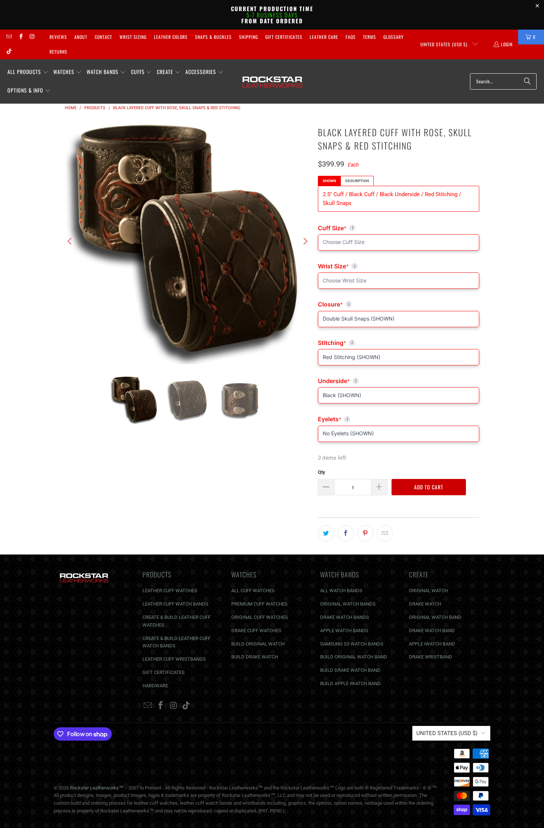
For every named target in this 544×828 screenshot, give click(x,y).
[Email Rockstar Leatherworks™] (9, 37)
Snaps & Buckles (213, 37)
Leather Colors (171, 37)
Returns (58, 51)
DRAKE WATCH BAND (432, 630)
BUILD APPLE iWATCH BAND (350, 683)
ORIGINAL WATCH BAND (435, 617)
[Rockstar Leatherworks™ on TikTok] (9, 51)
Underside (398, 381)
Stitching (398, 343)
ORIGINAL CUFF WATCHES (259, 617)
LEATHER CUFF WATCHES (169, 590)
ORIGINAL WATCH (428, 590)
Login (507, 44)
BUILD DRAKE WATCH (254, 657)
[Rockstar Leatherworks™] (272, 81)
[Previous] (70, 241)
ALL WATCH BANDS (341, 590)
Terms (369, 37)
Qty (321, 472)
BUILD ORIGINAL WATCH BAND (353, 657)
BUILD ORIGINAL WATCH (258, 644)
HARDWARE (155, 685)
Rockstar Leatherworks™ (97, 788)
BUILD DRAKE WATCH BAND (350, 670)
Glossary (393, 37)
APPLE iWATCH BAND (432, 644)
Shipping (248, 37)
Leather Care (324, 37)
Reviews (58, 37)
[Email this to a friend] (385, 533)
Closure (398, 304)
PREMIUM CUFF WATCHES (259, 604)
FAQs (351, 37)
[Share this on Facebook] (346, 533)
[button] (27, 72)
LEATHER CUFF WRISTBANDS (174, 659)
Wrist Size (398, 266)
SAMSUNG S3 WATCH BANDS (351, 644)
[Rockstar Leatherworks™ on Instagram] (32, 37)
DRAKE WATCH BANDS (344, 617)
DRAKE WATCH (425, 604)
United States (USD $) (444, 44)
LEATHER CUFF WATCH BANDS (175, 604)
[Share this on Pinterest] (365, 533)
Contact (103, 37)
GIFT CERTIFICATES (163, 672)
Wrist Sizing (133, 37)
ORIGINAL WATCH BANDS (348, 604)
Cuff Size (364, 228)
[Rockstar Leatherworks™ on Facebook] (20, 37)
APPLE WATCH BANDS (344, 630)
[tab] (329, 181)
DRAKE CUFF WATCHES (256, 630)
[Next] (305, 241)
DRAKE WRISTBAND (430, 657)
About (80, 37)
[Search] (527, 81)
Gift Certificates (283, 37)
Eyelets (398, 419)
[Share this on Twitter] (326, 533)
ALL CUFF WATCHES (253, 590)
